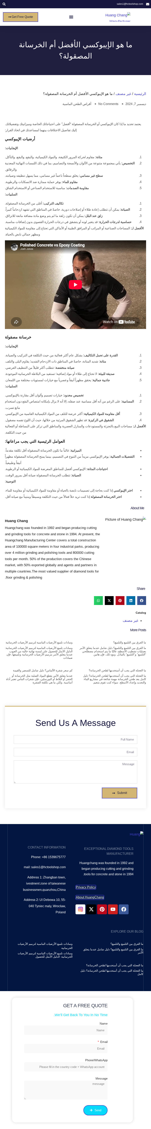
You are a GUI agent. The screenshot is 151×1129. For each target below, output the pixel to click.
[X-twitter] (91, 909)
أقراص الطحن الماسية (77, 104)
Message (102, 1078)
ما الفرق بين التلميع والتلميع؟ (129, 642)
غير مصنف (123, 94)
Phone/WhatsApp (96, 1060)
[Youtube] (113, 909)
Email (103, 1042)
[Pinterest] (102, 909)
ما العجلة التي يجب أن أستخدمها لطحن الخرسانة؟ (117, 670)
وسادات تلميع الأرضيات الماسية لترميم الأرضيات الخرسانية (39, 642)
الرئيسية (140, 94)
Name (104, 1023)
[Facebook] (124, 909)
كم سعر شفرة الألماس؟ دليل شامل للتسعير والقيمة (43, 670)
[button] (4, 4)
